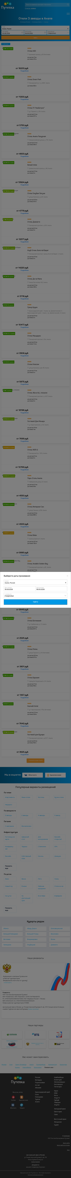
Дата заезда (8, 587)
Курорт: (7, 581)
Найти (35, 602)
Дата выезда (40, 587)
